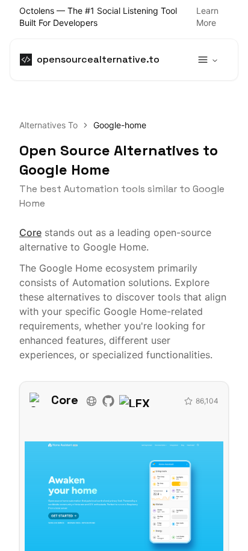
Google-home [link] (119, 125)
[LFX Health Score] (151, 400)
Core (30, 232)
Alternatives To (48, 125)
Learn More (207, 16)
